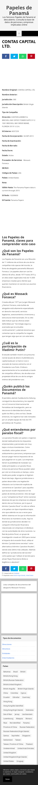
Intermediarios (8, 658)
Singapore (26, 735)
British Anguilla (9, 689)
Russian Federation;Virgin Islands (16, 731)
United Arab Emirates (26, 748)
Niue (5, 723)
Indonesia (29, 710)
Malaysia (19, 718)
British (22, 672)
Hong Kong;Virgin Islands (13, 710)
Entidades (16, 573)
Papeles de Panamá (19, 10)
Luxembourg (8, 718)
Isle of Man (7, 714)
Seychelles (15, 735)
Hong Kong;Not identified (13, 706)
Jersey (17, 714)
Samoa (6, 735)
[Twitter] (14, 56)
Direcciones (7, 644)
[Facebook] (6, 56)
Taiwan (18, 740)
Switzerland (7, 740)
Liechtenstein (27, 714)
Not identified (15, 723)
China (5, 693)
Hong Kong (7, 701)
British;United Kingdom (12, 684)
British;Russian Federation (13, 680)
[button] (19, 33)
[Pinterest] (31, 56)
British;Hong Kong (10, 676)
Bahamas (7, 672)
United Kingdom (9, 753)
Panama (26, 723)
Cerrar (7, 779)
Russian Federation (27, 727)
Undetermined (9, 748)
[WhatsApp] (23, 56)
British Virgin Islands (19, 575)
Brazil (15, 672)
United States (29, 575)
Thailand (29, 744)
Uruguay (20, 761)
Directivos (6, 649)
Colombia (14, 693)
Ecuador (6, 697)
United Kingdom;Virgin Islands (15, 757)
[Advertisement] (19, 72)
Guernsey (26, 697)
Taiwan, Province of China (13, 744)
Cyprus (23, 693)
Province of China (10, 727)
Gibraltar (16, 697)
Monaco (29, 718)
